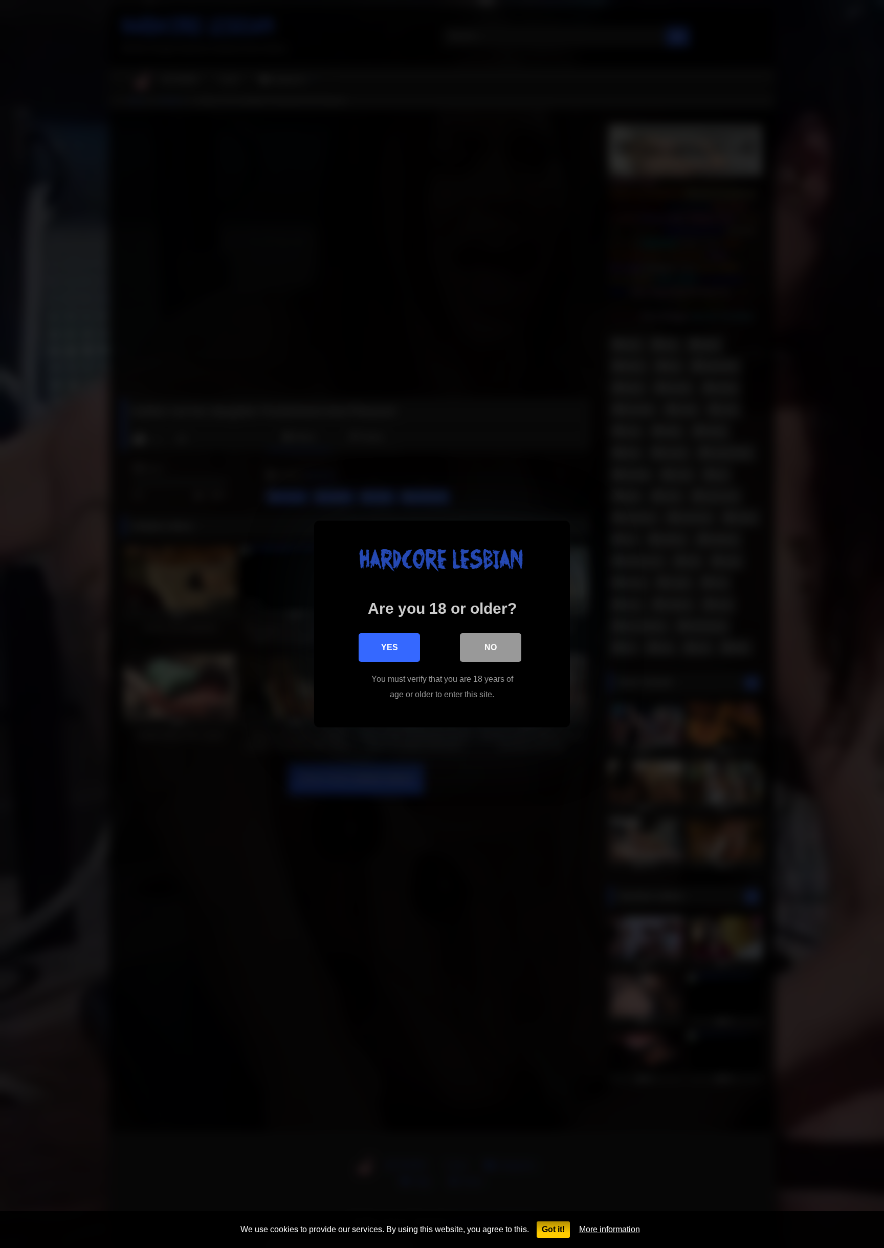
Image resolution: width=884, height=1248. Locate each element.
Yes (389, 647)
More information (609, 1229)
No (490, 647)
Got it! (553, 1229)
